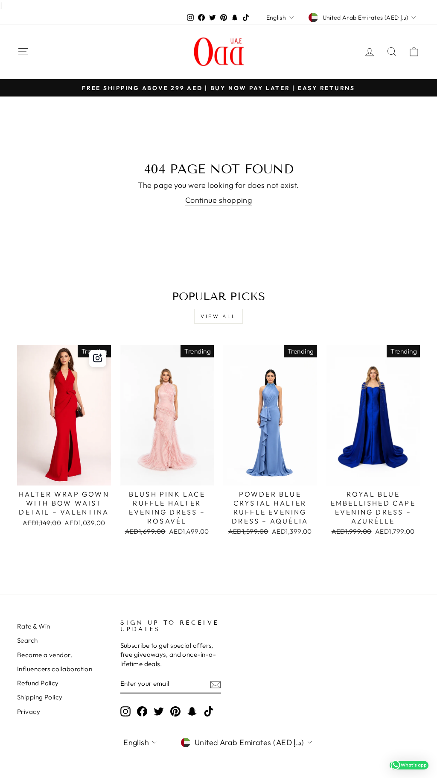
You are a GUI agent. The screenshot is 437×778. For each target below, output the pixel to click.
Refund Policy (38, 683)
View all (218, 316)
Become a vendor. (44, 655)
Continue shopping (218, 200)
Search (27, 640)
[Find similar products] (97, 358)
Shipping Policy (40, 697)
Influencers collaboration (54, 669)
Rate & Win (33, 626)
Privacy (28, 712)
